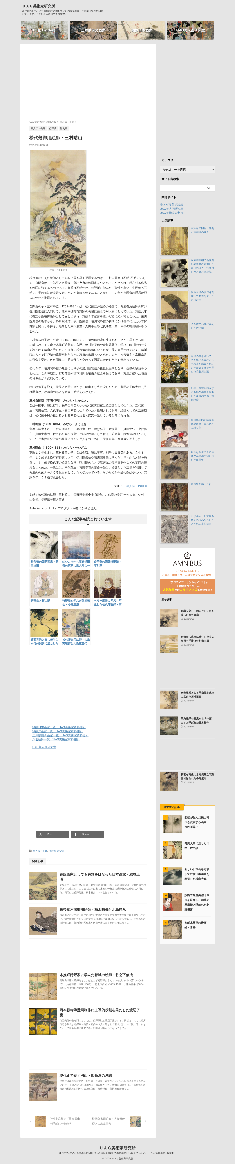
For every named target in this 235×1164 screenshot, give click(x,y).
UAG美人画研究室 (44, 747)
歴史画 (60, 850)
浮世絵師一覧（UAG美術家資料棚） (56, 739)
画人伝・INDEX (136, 486)
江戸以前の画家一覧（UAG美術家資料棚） (60, 735)
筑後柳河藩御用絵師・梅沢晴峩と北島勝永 (93, 909)
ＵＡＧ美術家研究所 (38, 6)
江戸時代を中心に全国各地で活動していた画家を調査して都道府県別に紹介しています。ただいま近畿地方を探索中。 (117, 1153)
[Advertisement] (88, 85)
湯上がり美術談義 (171, 204)
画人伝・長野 (40, 850)
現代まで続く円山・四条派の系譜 (86, 1075)
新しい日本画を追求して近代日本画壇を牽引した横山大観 (197, 873)
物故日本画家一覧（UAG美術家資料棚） (59, 727)
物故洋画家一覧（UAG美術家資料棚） (57, 731)
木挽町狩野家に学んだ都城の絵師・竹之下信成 (96, 975)
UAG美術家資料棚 (172, 213)
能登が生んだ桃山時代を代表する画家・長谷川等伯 (197, 822)
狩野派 (52, 850)
